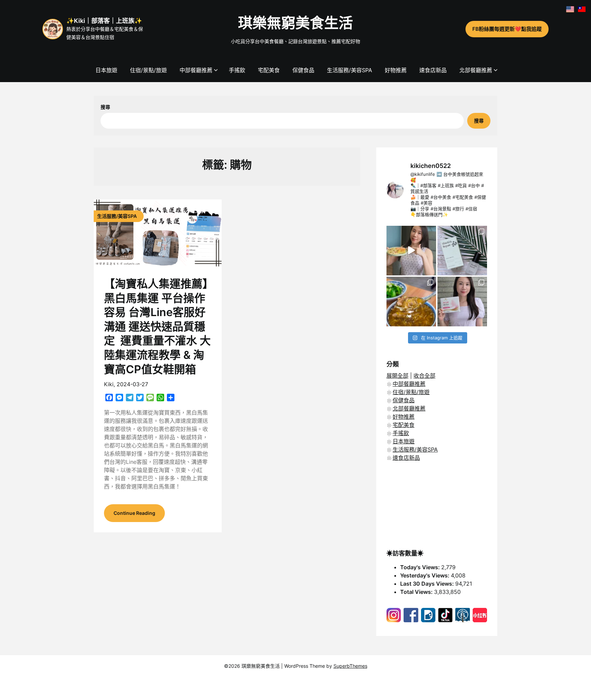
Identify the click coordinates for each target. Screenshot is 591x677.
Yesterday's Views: (425, 575)
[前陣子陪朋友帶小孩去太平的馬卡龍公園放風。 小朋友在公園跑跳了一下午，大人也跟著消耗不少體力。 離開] (411, 301)
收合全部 (424, 375)
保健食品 (303, 70)
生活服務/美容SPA (349, 70)
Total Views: (417, 591)
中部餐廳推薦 (196, 70)
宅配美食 (269, 70)
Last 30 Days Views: (427, 583)
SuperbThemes (350, 666)
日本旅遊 (106, 70)
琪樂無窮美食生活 (295, 22)
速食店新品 (433, 70)
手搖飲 (237, 70)
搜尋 (105, 107)
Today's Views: (420, 567)
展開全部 (397, 375)
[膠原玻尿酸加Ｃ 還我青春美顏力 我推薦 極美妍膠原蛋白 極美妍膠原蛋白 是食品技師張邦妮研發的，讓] (462, 301)
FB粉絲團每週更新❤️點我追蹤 (507, 29)
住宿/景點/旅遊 (148, 70)
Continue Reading (134, 513)
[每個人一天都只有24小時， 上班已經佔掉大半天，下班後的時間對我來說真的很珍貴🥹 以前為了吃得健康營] (411, 250)
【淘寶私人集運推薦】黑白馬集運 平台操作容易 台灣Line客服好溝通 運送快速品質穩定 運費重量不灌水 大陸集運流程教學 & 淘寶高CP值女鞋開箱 (157, 326)
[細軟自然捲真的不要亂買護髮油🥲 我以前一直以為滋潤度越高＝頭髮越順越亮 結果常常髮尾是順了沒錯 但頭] (462, 250)
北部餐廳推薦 (475, 70)
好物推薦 (396, 70)
